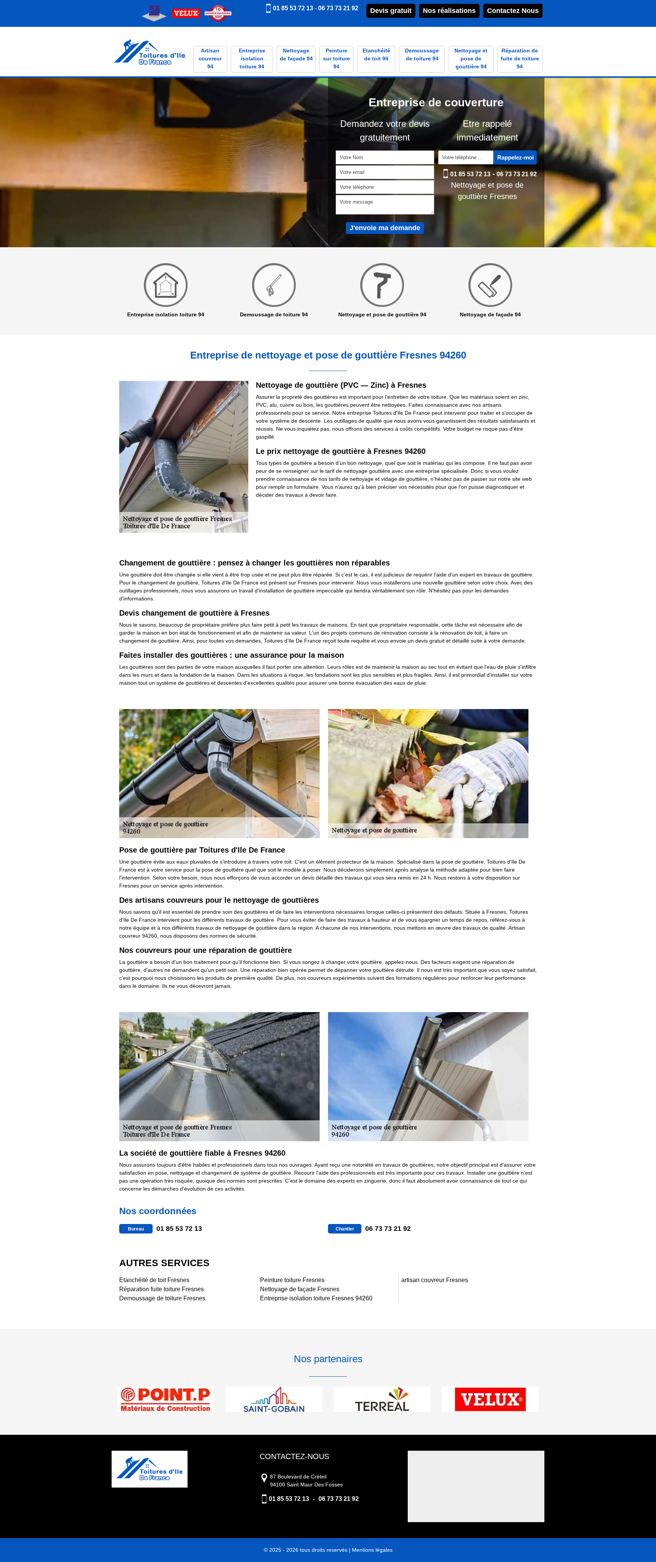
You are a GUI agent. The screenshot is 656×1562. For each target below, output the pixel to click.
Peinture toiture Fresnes (292, 1280)
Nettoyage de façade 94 (296, 54)
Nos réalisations (449, 10)
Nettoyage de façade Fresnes (299, 1289)
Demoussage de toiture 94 (422, 54)
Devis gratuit (391, 10)
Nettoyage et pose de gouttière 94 (470, 58)
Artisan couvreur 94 (210, 58)
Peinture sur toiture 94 (336, 58)
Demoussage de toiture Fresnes (162, 1298)
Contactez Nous (513, 10)
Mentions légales (372, 1550)
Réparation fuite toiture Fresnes (161, 1289)
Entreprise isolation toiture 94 (252, 58)
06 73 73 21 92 (338, 8)
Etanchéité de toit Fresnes (154, 1280)
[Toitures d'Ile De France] (150, 53)
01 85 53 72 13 (293, 8)
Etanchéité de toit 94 (376, 54)
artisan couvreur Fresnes (434, 1280)
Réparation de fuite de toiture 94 (520, 58)
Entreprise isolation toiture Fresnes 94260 (316, 1298)
